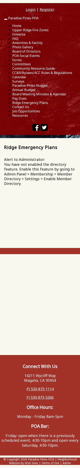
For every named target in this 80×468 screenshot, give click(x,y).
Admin (67, 463)
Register (47, 9)
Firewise (18, 34)
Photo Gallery (22, 47)
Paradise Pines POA (23, 18)
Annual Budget (23, 90)
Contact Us (20, 107)
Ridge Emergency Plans (30, 102)
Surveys (18, 81)
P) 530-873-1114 (40, 388)
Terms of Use (50, 463)
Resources (20, 115)
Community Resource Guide (33, 68)
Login (30, 9)
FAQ (15, 38)
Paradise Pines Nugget (30, 85)
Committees (21, 64)
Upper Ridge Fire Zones (30, 30)
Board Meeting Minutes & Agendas (39, 94)
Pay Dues (19, 98)
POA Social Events (26, 55)
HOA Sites (31, 463)
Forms (17, 60)
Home (16, 25)
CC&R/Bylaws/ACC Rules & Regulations (42, 72)
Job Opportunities (26, 111)
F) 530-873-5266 (40, 397)
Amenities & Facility (27, 42)
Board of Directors (26, 51)
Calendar (19, 77)
